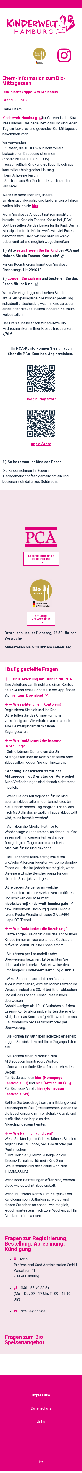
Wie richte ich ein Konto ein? (37, 704)
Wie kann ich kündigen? (33, 1133)
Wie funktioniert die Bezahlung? (40, 929)
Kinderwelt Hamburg (20, 118)
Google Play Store (41, 399)
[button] (41, 679)
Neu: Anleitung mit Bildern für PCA (42, 679)
